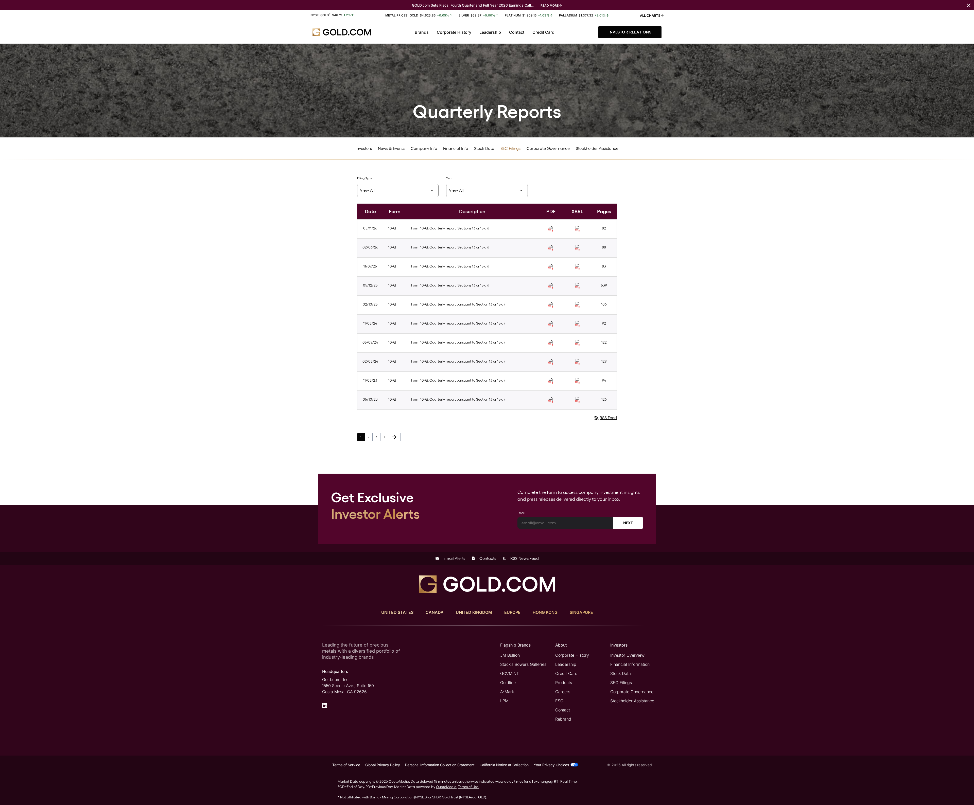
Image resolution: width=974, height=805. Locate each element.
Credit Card (543, 32)
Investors (364, 148)
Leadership (490, 32)
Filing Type (364, 178)
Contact (516, 32)
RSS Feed (605, 417)
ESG (559, 700)
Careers (562, 691)
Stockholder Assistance (597, 148)
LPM (504, 700)
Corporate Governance (548, 148)
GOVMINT (509, 673)
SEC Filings (510, 148)
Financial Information (630, 664)
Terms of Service (346, 765)
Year (449, 178)
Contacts (483, 558)
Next (628, 523)
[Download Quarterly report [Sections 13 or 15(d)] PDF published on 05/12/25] (551, 286)
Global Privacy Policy (382, 765)
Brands (422, 32)
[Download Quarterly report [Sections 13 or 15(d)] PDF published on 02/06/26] (551, 248)
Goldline (508, 682)
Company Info (424, 148)
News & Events (391, 148)
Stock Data (484, 148)
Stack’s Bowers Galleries (523, 664)
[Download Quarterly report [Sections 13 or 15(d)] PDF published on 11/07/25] (551, 267)
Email (521, 513)
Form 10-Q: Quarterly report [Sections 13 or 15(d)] (450, 228)
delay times (513, 781)
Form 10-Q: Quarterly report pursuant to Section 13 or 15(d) (458, 304)
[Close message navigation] (968, 5)
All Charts (650, 15)
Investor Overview (627, 655)
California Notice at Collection (504, 765)
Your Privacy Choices (551, 765)
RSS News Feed (520, 558)
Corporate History (454, 32)
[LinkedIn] (324, 705)
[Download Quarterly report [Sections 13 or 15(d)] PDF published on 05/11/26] (551, 229)
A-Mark (507, 691)
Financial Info (455, 148)
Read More (550, 5)
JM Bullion (510, 655)
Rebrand (563, 719)
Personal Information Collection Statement (440, 765)
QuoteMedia (399, 781)
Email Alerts (450, 558)
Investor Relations (629, 32)
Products (563, 682)
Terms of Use (468, 787)
